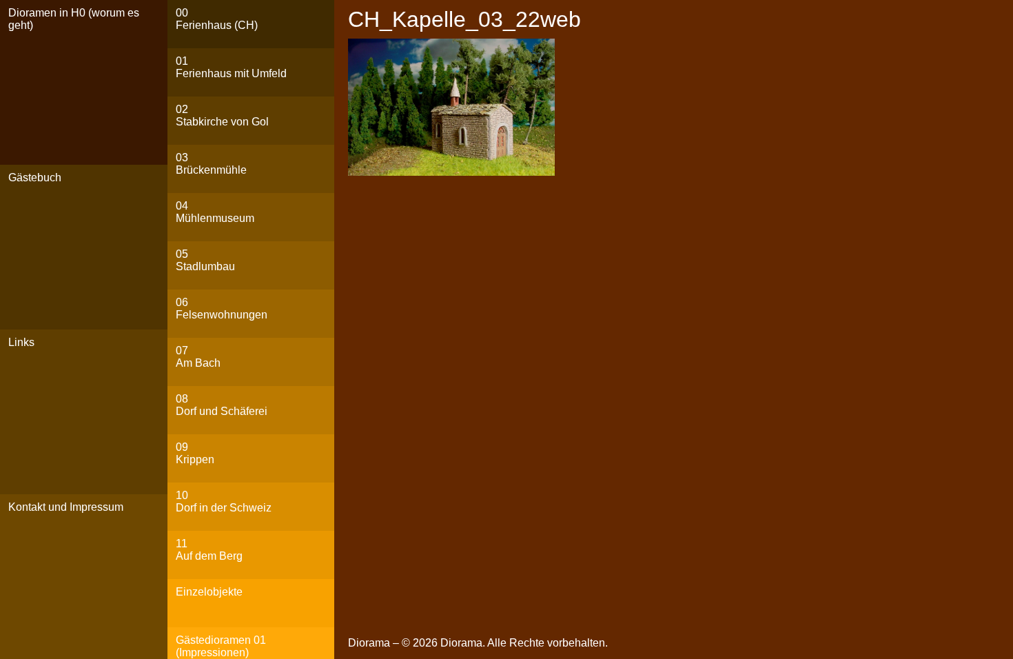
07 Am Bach (198, 357)
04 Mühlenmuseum (215, 212)
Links (21, 342)
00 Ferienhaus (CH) (217, 19)
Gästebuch (34, 177)
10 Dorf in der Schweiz (224, 501)
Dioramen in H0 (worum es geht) (73, 19)
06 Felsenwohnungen (221, 308)
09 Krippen (195, 453)
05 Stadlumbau (205, 260)
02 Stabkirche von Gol (222, 115)
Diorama (461, 643)
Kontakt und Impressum (65, 507)
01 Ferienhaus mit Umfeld (231, 67)
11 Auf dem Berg (209, 550)
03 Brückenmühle (211, 164)
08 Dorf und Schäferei (221, 405)
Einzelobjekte (209, 592)
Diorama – (375, 643)
